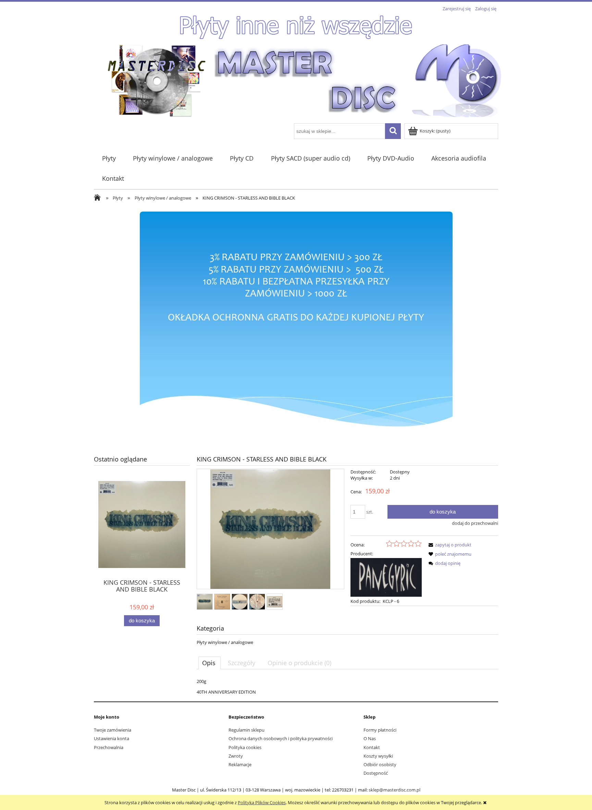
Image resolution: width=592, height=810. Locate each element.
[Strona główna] (304, 80)
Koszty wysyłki (378, 756)
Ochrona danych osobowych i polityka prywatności (281, 738)
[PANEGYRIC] (386, 577)
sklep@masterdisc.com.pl (394, 790)
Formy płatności (379, 730)
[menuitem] (109, 158)
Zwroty (236, 756)
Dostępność (375, 773)
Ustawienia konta (111, 738)
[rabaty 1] (296, 326)
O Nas (369, 738)
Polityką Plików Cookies (262, 802)
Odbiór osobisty (379, 764)
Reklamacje (240, 764)
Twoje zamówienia (112, 730)
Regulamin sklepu (246, 730)
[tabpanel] (347, 686)
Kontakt (371, 747)
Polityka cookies (245, 747)
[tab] (209, 663)
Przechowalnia (108, 747)
